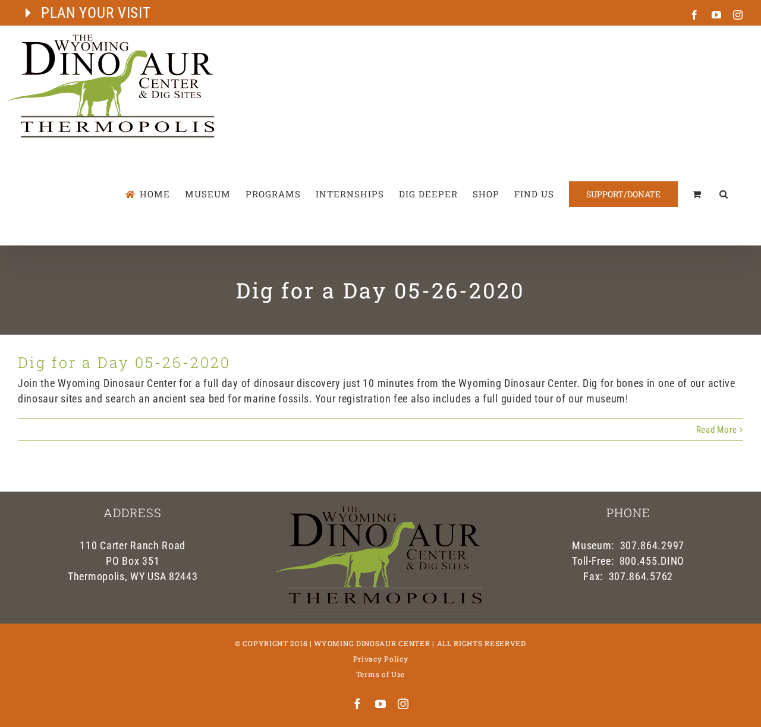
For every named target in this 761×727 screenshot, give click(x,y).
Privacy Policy (380, 658)
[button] (723, 194)
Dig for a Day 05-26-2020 (124, 362)
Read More (716, 429)
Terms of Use (380, 674)
